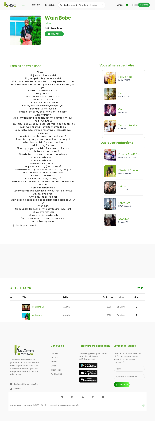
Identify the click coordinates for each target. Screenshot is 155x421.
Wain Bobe (37, 315)
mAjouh (48, 23)
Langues (121, 5)
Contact (17, 388)
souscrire (123, 384)
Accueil (54, 353)
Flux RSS (58, 374)
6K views (121, 306)
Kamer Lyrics (52, 405)
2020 (109, 306)
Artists (54, 361)
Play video (56, 33)
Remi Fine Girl (38, 306)
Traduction (56, 370)
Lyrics (53, 365)
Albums (54, 357)
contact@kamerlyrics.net (26, 384)
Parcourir (35, 4)
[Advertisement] (77, 54)
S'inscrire (144, 4)
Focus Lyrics (51, 5)
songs (140, 287)
